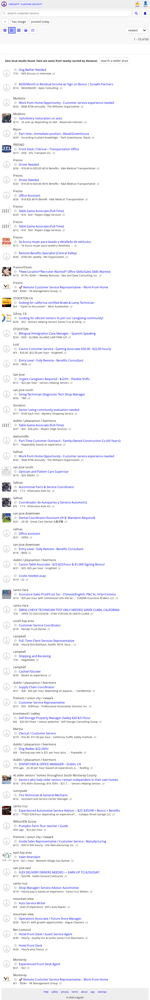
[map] (32, 30)
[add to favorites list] (15, 69)
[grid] (18, 30)
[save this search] (145, 13)
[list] (4, 30)
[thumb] (11, 30)
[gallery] (25, 30)
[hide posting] (54, 73)
